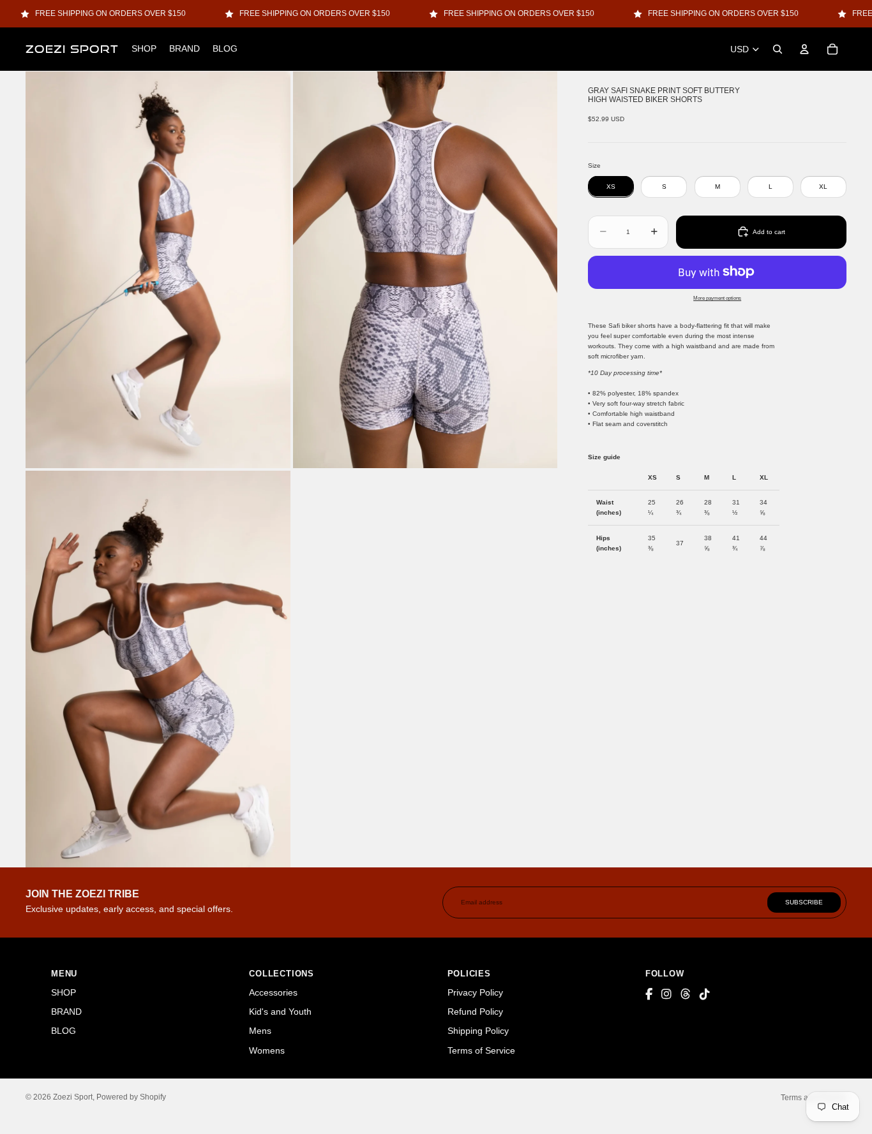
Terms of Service (481, 1050)
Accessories (273, 992)
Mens (260, 1031)
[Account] (804, 49)
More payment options (717, 297)
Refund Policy (475, 1011)
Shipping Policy (478, 1031)
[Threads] (685, 994)
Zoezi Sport (73, 1097)
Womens (267, 1050)
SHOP (63, 992)
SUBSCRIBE (804, 902)
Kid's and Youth (280, 1011)
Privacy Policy (475, 992)
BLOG (63, 1031)
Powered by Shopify (131, 1097)
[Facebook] (648, 994)
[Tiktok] (705, 994)
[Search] (777, 49)
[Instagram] (666, 994)
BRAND (66, 1011)
